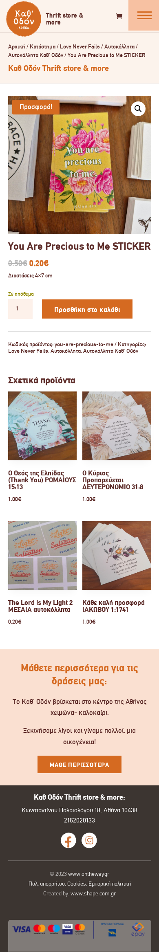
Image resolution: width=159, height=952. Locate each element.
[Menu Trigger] (143, 15)
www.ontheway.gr (88, 874)
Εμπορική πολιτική (109, 883)
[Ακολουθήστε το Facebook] (68, 840)
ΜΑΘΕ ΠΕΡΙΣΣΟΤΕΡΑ (79, 765)
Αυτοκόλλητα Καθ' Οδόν (35, 55)
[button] (138, 108)
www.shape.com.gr (93, 893)
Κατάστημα (42, 46)
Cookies (76, 883)
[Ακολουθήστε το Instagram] (89, 840)
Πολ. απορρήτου (47, 883)
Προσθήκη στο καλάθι (87, 310)
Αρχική (16, 46)
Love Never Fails (80, 46)
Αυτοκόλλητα (119, 46)
